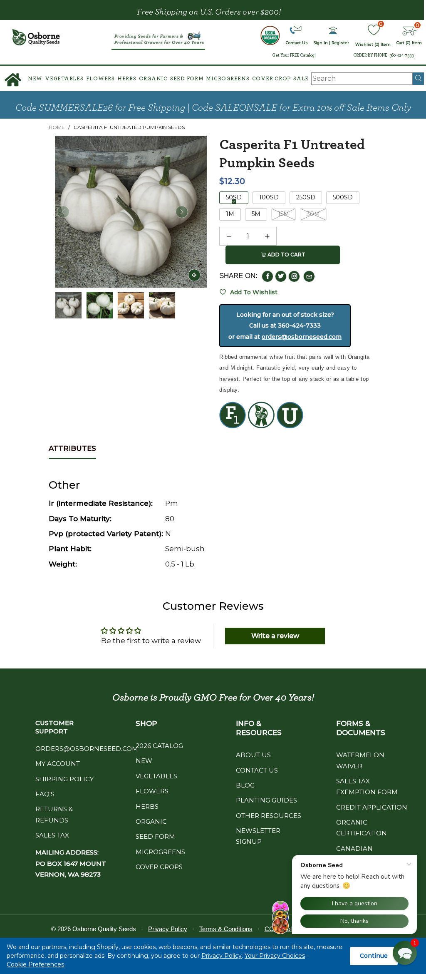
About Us (253, 755)
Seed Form (187, 79)
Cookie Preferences (35, 964)
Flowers (100, 79)
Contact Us (257, 770)
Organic (153, 79)
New (35, 79)
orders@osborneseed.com (302, 336)
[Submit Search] (418, 78)
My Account (57, 764)
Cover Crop (271, 79)
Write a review (275, 636)
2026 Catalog (159, 746)
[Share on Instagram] (294, 276)
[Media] (194, 275)
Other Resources (268, 816)
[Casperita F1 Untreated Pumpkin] (131, 212)
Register (340, 42)
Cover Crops (159, 867)
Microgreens (227, 79)
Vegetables (64, 79)
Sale (301, 79)
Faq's (44, 794)
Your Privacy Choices (275, 955)
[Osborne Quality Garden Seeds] (36, 37)
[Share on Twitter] (281, 276)
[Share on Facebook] (267, 276)
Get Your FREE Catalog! (294, 55)
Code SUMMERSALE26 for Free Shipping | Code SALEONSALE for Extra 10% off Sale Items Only (213, 108)
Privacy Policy (221, 955)
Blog (245, 785)
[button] (63, 212)
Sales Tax (52, 835)
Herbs (126, 79)
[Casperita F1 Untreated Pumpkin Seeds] (99, 305)
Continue (374, 955)
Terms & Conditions (226, 928)
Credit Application (371, 807)
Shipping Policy (64, 779)
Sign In (321, 42)
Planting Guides (266, 800)
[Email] (309, 276)
